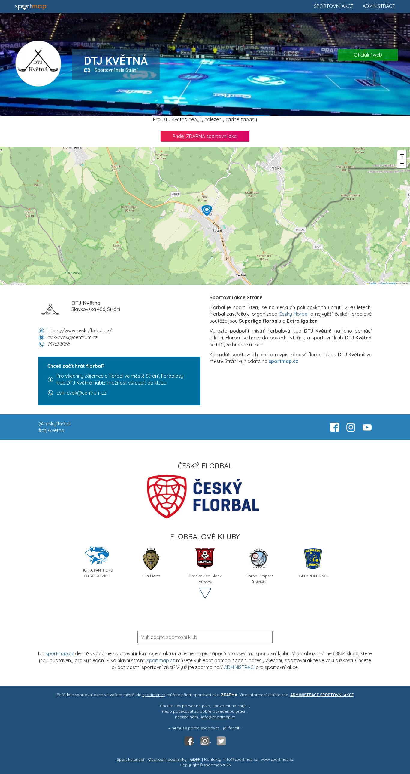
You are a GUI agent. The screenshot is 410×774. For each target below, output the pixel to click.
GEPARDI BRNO (313, 575)
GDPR (195, 759)
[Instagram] (205, 740)
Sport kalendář (131, 759)
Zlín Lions (151, 575)
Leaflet (372, 283)
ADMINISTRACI (239, 667)
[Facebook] (189, 740)
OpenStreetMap (388, 283)
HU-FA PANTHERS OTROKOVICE (97, 573)
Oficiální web (368, 55)
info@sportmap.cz (218, 716)
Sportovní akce (334, 6)
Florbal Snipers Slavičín (259, 578)
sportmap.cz (60, 653)
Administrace (379, 6)
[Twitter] (221, 740)
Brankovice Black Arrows (205, 578)
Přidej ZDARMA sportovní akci (205, 136)
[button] (206, 210)
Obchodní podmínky (167, 759)
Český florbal (293, 314)
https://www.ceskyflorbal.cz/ (79, 330)
